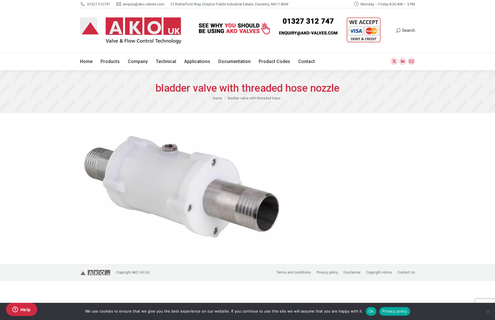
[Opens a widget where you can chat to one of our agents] (21, 310)
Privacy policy (394, 311)
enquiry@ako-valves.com (143, 4)
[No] (488, 311)
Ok (371, 311)
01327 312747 (98, 4)
